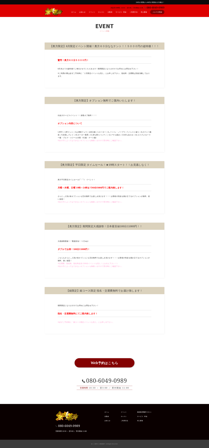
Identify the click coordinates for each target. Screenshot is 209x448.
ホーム (73, 12)
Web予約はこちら (104, 363)
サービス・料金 (121, 12)
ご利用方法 (133, 12)
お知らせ (82, 12)
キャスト (101, 12)
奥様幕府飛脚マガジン (144, 412)
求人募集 (144, 12)
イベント (92, 12)
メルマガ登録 (157, 12)
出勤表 (110, 12)
